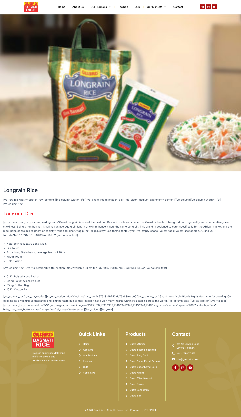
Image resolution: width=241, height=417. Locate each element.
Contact (178, 7)
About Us (78, 7)
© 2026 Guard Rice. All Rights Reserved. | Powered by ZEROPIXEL (120, 410)
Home (61, 7)
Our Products (98, 7)
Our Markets (154, 7)
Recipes (123, 7)
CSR (137, 7)
